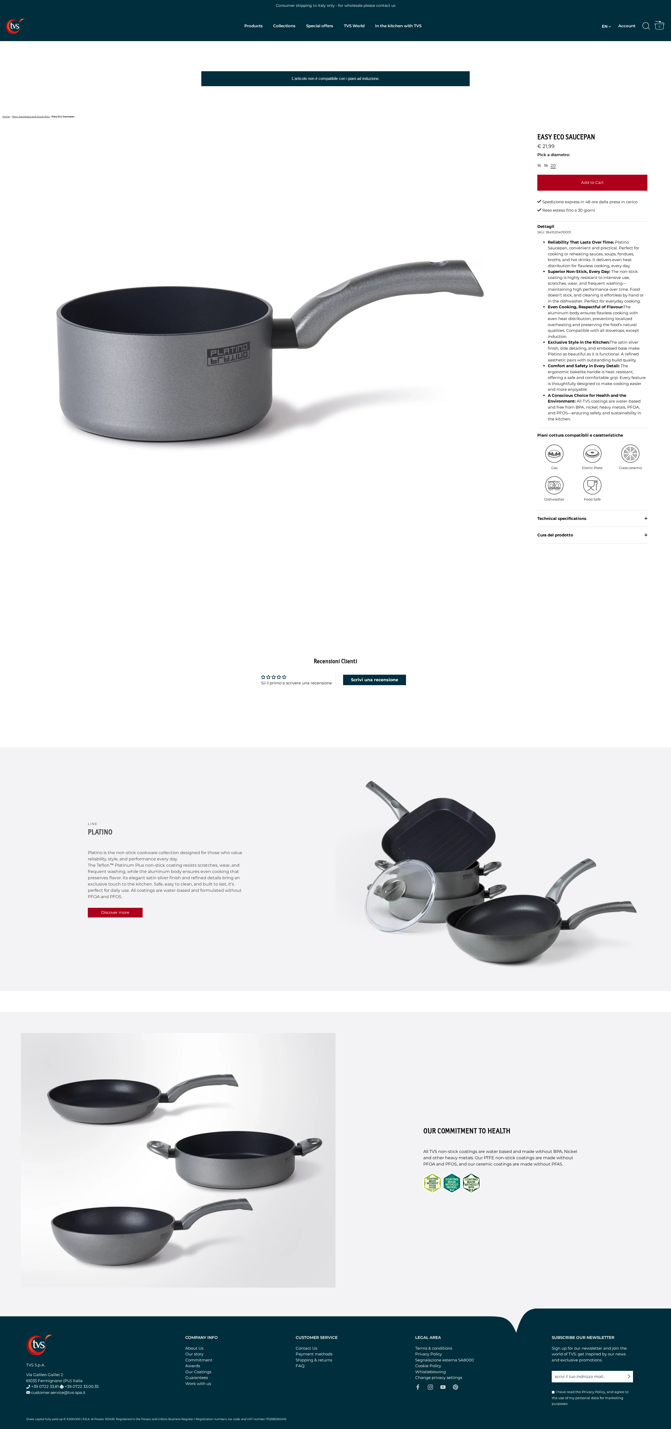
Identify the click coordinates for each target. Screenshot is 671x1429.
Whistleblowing (430, 1371)
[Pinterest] (455, 1386)
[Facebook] (417, 1386)
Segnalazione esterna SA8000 (444, 1359)
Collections (284, 25)
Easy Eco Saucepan (63, 116)
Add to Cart (592, 182)
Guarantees (196, 1377)
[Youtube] (443, 1386)
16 (539, 165)
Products (253, 25)
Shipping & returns (314, 1359)
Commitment (198, 1359)
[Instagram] (430, 1386)
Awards (192, 1366)
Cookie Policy (428, 1366)
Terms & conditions (433, 1348)
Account (626, 25)
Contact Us (306, 1348)
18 (546, 165)
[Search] (646, 26)
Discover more (115, 912)
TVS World (354, 25)
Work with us (198, 1383)
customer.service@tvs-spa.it (58, 1392)
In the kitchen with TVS (398, 25)
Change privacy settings (438, 1377)
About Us (194, 1348)
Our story (194, 1354)
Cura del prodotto (555, 534)
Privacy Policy (428, 1354)
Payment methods (314, 1354)
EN (605, 26)
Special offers (319, 25)
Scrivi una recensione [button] (374, 679)
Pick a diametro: (553, 154)
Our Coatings (198, 1371)
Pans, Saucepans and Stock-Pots (31, 116)
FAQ (300, 1366)
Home (6, 116)
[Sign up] (630, 1374)
